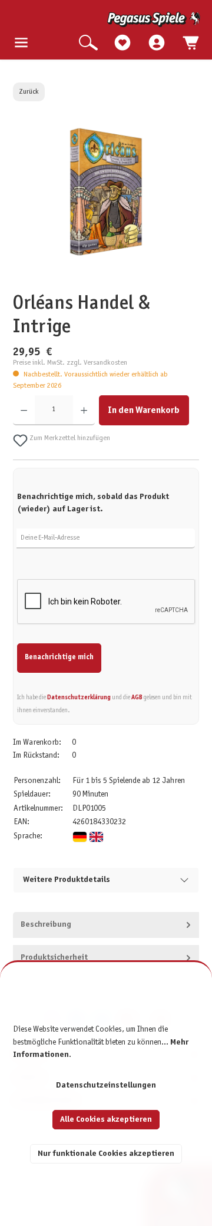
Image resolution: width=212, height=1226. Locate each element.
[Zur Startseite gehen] (107, 19)
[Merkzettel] (122, 43)
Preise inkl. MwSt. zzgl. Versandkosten (70, 362)
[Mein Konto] (157, 43)
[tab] (106, 925)
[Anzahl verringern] (24, 410)
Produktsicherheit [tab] (54, 957)
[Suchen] (88, 43)
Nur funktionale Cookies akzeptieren (106, 1154)
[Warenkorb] (191, 43)
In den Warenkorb (144, 410)
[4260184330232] (106, 191)
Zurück (29, 91)
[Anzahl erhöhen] (84, 410)
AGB (137, 697)
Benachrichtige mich (59, 657)
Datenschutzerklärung (79, 697)
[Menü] (21, 43)
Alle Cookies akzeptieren (106, 1119)
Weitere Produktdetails (66, 880)
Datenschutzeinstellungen (106, 1085)
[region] (106, 205)
